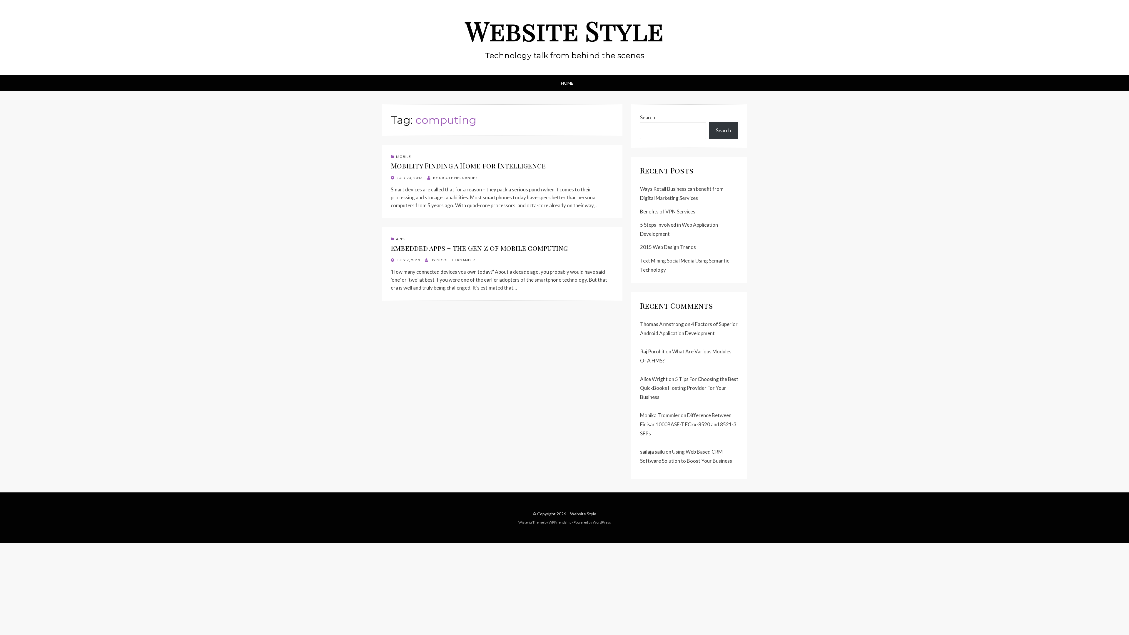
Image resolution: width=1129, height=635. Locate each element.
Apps (400, 239)
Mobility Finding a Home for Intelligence (468, 165)
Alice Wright (654, 379)
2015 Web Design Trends (668, 247)
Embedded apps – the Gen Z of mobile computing (479, 248)
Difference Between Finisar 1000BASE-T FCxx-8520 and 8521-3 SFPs (688, 424)
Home (567, 83)
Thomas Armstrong (662, 324)
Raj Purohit (652, 351)
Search (647, 117)
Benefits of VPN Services (667, 211)
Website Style (564, 30)
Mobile (403, 156)
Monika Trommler (660, 415)
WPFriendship (560, 522)
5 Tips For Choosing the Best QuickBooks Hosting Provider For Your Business (689, 388)
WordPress (602, 522)
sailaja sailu (652, 452)
